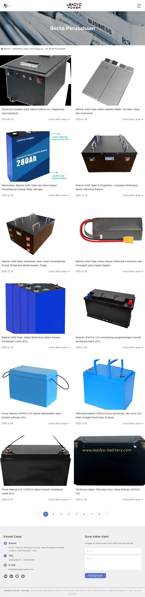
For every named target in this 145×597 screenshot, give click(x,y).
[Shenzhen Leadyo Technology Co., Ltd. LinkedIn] (11, 577)
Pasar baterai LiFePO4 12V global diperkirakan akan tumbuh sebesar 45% (31, 415)
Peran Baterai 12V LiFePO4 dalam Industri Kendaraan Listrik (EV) (32, 491)
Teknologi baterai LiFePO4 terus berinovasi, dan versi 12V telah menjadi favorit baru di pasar (108, 415)
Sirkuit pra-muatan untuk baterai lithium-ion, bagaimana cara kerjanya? (33, 111)
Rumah (7, 49)
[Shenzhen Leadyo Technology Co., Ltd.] (73, 5)
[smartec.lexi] (23, 577)
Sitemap (25, 590)
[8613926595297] (17, 577)
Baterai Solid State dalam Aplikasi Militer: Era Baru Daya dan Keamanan (107, 111)
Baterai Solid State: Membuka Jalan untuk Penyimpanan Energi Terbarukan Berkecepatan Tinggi (33, 263)
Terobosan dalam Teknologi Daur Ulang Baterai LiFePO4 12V (108, 491)
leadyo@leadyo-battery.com (21, 569)
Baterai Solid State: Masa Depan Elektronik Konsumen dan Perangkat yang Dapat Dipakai (109, 263)
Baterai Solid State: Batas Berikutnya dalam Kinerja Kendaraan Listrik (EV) (31, 339)
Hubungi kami (95, 575)
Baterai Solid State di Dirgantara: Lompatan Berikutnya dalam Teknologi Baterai (106, 187)
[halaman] (106, 514)
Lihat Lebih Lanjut (58, 119)
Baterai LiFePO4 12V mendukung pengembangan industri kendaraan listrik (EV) (108, 339)
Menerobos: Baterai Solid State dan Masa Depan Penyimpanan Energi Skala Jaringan (29, 187)
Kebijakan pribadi (11, 590)
